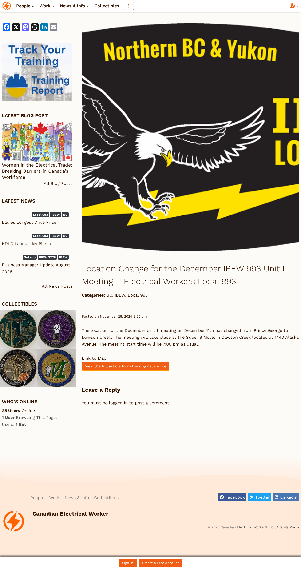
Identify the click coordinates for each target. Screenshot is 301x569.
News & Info (77, 497)
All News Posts (57, 286)
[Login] (294, 6)
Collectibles (107, 5)
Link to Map (94, 358)
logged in (118, 402)
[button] (297, 6)
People (37, 497)
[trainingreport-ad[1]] (37, 72)
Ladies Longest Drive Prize (29, 222)
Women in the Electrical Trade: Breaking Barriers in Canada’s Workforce (37, 171)
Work (54, 497)
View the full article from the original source (125, 366)
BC (109, 295)
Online (18, 410)
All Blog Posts (58, 183)
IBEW (120, 295)
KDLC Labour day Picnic (26, 243)
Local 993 (138, 295)
